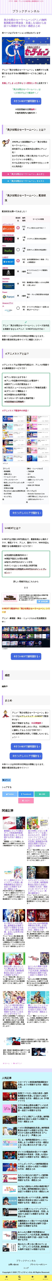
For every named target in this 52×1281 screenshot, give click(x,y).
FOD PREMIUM (8, 235)
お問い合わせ (13, 1264)
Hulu (4, 246)
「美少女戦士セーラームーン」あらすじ (27, 174)
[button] (46, 628)
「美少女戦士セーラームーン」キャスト (27, 181)
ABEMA (5, 268)
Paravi (4, 292)
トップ (26, 1268)
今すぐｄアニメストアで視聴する (26, 513)
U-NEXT (5, 257)
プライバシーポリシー (38, 1264)
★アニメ (7, 780)
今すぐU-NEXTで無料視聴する (26, 101)
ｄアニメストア (7, 224)
